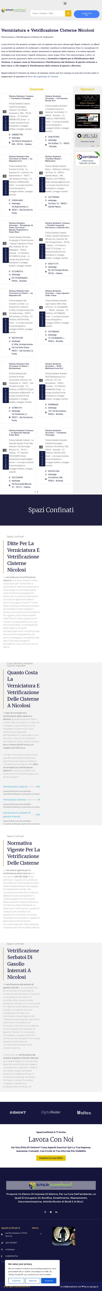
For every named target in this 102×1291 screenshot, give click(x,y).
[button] (65, 3)
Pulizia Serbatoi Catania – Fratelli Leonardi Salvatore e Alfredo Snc (57, 225)
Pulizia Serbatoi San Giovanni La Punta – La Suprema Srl (21, 293)
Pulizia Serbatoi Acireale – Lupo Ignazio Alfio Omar (57, 293)
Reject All (32, 1281)
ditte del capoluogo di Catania (43, 76)
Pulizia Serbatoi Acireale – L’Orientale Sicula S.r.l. (56, 98)
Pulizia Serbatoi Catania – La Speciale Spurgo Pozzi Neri (21, 432)
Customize (16, 1281)
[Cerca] (68, 13)
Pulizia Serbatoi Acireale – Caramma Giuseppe (55, 432)
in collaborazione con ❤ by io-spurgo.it (79, 1286)
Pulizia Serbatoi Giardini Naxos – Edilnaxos (54, 158)
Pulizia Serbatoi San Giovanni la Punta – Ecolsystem (19, 366)
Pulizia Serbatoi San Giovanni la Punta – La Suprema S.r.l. (20, 158)
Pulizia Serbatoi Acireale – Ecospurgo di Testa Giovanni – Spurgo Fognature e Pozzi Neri (21, 227)
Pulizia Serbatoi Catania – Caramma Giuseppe (21, 97)
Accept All (48, 1281)
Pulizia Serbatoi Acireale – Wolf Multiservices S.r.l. (54, 366)
